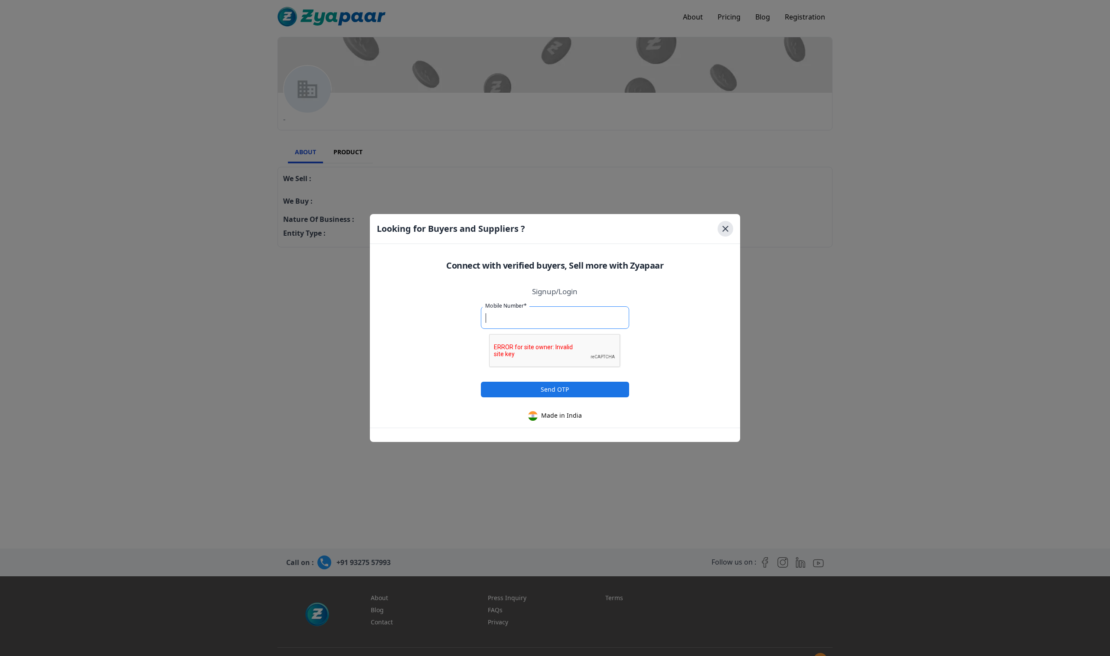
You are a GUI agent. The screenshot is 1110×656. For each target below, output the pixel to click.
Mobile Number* (506, 305)
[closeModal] (725, 229)
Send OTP (555, 389)
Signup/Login (555, 291)
